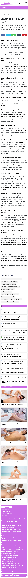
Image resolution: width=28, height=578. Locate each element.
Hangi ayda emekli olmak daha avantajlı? (11, 531)
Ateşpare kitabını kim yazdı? (9, 545)
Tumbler (19, 35)
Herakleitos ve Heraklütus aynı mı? (10, 551)
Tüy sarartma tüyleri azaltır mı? (8, 284)
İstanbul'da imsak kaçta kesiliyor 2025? (11, 529)
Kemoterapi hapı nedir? (7, 561)
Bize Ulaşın (4, 515)
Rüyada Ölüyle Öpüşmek (8, 527)
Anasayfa (3, 7)
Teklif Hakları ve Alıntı (7, 513)
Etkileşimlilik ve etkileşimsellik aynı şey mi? (12, 571)
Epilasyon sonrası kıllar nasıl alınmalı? (9, 294)
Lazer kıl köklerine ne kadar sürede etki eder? (11, 299)
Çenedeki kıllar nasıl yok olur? (7, 289)
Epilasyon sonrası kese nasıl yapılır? (9, 281)
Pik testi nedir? (5, 542)
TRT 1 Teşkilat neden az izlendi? (10, 555)
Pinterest (24, 35)
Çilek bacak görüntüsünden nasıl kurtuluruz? (11, 279)
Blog (8, 14)
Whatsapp (13, 35)
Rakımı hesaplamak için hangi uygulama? (11, 525)
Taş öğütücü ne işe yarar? (8, 553)
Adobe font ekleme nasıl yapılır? (10, 544)
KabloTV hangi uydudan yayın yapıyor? (11, 563)
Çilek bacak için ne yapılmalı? (7, 296)
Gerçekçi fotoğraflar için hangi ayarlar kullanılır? (13, 565)
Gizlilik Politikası (5, 509)
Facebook (3, 35)
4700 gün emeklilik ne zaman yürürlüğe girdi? (12, 549)
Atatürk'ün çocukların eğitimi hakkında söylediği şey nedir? (14, 537)
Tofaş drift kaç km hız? (7, 559)
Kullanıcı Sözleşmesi (6, 511)
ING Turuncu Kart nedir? (8, 569)
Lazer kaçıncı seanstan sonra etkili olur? (10, 286)
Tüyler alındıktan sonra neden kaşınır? (10, 301)
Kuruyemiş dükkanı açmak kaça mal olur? (12, 540)
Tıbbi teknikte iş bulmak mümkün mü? (11, 547)
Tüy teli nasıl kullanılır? (6, 291)
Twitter (8, 35)
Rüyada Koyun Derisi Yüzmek (9, 567)
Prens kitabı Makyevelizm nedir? (9, 557)
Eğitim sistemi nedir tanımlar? (9, 535)
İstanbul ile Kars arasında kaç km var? (11, 533)
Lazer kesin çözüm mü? (14, 14)
